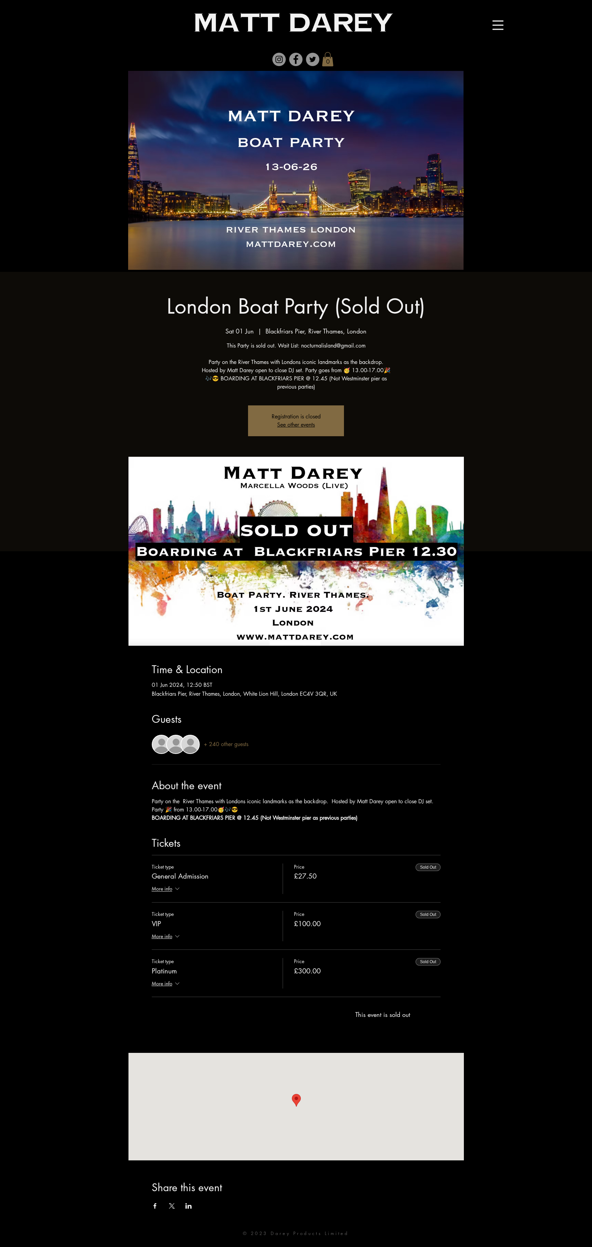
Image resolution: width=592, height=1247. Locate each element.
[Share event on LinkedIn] (188, 1206)
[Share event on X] (172, 1206)
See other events (296, 424)
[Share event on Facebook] (155, 1206)
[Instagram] (279, 59)
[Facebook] (296, 59)
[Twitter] (312, 59)
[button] (328, 59)
